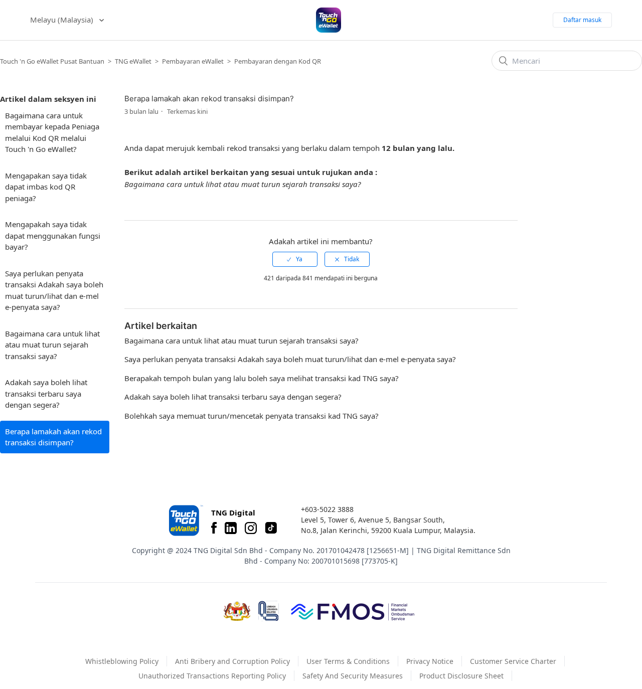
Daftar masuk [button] (582, 20)
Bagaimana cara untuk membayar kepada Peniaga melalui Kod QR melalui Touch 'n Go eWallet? (52, 132)
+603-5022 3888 (327, 509)
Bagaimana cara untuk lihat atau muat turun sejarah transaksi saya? (52, 344)
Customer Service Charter (513, 661)
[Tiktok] (271, 528)
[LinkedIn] (231, 528)
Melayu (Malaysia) (62, 20)
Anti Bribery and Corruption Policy (232, 661)
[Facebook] (214, 528)
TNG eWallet (133, 61)
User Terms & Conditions (348, 661)
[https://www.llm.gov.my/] (268, 611)
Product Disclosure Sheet (461, 675)
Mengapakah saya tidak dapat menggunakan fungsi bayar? (52, 235)
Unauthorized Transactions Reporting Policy (212, 675)
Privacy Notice (429, 661)
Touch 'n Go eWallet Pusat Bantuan (52, 61)
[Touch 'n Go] (185, 520)
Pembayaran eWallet (193, 61)
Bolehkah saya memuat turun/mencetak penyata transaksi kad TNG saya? (251, 416)
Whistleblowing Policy (121, 661)
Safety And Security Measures (352, 675)
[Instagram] (251, 528)
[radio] (294, 259)
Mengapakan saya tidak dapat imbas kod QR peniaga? (46, 186)
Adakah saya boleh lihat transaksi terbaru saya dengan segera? (46, 393)
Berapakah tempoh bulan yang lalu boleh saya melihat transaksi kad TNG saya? (261, 378)
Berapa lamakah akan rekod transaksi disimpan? (53, 437)
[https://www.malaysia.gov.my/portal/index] (237, 611)
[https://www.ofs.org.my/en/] (352, 611)
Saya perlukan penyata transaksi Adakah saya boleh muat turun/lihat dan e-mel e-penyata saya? (54, 290)
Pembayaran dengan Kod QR (277, 61)
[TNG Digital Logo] (328, 20)
